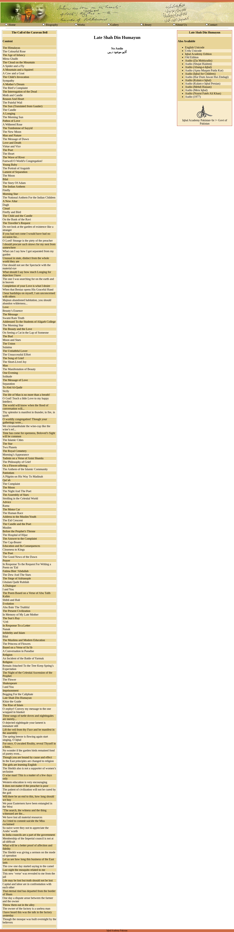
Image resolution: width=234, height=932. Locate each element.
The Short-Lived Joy (15, 361)
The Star (7, 443)
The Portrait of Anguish (16, 168)
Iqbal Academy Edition (198, 54)
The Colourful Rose (14, 51)
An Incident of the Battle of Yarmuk (23, 658)
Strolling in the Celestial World (20, 498)
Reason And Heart (13, 98)
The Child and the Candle (17, 215)
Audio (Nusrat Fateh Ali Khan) (203, 93)
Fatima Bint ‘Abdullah (16, 571)
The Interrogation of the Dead (20, 91)
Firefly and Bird (12, 212)
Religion (7, 654)
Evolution (8, 603)
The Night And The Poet (17, 491)
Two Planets (10, 447)
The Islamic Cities (13, 440)
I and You (8, 589)
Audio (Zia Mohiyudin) (198, 60)
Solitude (7, 376)
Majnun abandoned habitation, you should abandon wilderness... (27, 302)
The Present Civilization (16, 610)
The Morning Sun (13, 117)
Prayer (6, 560)
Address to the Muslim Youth (19, 516)
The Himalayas (11, 47)
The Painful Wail (12, 102)
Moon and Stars (12, 339)
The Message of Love (15, 380)
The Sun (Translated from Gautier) (22, 106)
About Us (181, 24)
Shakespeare (10, 683)
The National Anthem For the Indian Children (29, 197)
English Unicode (194, 47)
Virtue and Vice (12, 146)
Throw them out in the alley (19, 904)
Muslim (7, 527)
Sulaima (7, 347)
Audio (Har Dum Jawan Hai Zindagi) (207, 77)
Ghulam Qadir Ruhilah (16, 582)
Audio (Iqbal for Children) (200, 73)
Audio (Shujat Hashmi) (198, 63)
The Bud (8, 336)
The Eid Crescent (13, 520)
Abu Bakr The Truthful (16, 607)
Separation (9, 383)
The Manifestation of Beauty (19, 369)
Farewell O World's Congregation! (22, 161)
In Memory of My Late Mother (20, 614)
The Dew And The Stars (17, 574)
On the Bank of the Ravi (17, 219)
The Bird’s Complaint (15, 87)
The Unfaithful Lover (15, 350)
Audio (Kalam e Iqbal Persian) (202, 83)
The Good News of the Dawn (20, 556)
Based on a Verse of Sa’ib (17, 647)
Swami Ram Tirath (13, 318)
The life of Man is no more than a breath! (26, 394)
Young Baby (10, 164)
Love (6, 307)
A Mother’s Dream (13, 84)
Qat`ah (6, 480)
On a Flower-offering (15, 465)
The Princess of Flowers (17, 643)
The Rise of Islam (13, 705)
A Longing (9, 113)
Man (5, 365)
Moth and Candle (13, 95)
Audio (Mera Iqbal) (196, 90)
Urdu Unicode (193, 50)
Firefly (6, 190)
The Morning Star (13, 325)
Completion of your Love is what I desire (26, 285)
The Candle (9, 109)
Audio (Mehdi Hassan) (198, 86)
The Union (9, 343)
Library (147, 24)
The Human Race (13, 513)
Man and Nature (12, 135)
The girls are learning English (20, 764)
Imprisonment (10, 690)
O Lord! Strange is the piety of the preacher (28, 240)
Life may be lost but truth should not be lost (28, 880)
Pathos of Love (11, 120)
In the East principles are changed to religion (28, 761)
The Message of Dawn (16, 139)
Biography (52, 24)
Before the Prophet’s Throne (19, 531)
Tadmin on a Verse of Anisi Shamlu (23, 458)
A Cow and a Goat (13, 73)
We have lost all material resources (22, 817)
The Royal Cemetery (15, 450)
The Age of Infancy (14, 55)
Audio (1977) (193, 96)
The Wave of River (14, 157)
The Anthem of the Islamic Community (25, 469)
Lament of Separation (15, 171)
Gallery (114, 24)
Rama (6, 505)
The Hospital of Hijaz (15, 534)
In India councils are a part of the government (29, 834)
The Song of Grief (13, 358)
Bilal (5, 179)
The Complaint (11, 483)
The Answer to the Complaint (20, 538)
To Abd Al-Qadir (12, 387)
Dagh (6, 204)
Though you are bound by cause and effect (27, 757)
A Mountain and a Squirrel (18, 69)
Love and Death (12, 142)
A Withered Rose (12, 124)
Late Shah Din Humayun (17, 697)
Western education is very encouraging (25, 782)
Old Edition (192, 57)
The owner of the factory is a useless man (26, 908)
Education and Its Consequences (21, 545)
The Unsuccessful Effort (17, 354)
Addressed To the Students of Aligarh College (29, 321)
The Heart (8, 153)
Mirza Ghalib (10, 58)
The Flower (9, 679)
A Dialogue (9, 585)
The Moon (9, 175)
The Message (10, 314)
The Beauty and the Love (17, 329)
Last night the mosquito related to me (24, 869)
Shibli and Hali (11, 599)
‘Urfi (5, 621)
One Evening (10, 372)
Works (81, 24)
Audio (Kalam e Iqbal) (198, 80)
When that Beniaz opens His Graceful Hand (28, 289)
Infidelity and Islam (14, 632)
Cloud (6, 208)
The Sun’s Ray (11, 618)
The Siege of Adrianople (17, 578)
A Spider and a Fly (13, 66)
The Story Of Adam (14, 182)
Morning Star (10, 193)
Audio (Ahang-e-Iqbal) (198, 67)
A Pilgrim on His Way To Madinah (23, 476)
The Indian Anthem (14, 186)
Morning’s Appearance (16, 454)
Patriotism (8, 472)
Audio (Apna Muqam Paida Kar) (204, 70)
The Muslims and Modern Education (24, 640)
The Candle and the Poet (17, 524)
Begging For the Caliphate (18, 694)
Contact (212, 24)
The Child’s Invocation (16, 77)
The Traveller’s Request (16, 223)
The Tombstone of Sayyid (18, 128)
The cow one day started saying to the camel (28, 866)
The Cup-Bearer (12, 542)
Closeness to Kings (14, 549)
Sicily (6, 391)
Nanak (6, 629)
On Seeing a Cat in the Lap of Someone (26, 332)
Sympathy (8, 80)
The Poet (8, 150)
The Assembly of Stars (16, 494)
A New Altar (10, 201)
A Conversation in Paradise (18, 651)
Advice (7, 502)
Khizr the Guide (12, 701)
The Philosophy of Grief (17, 461)
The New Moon (12, 131)
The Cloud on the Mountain (19, 62)
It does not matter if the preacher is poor (25, 785)
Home (12, 24)
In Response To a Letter (16, 625)
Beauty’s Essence (13, 310)
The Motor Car (11, 509)
